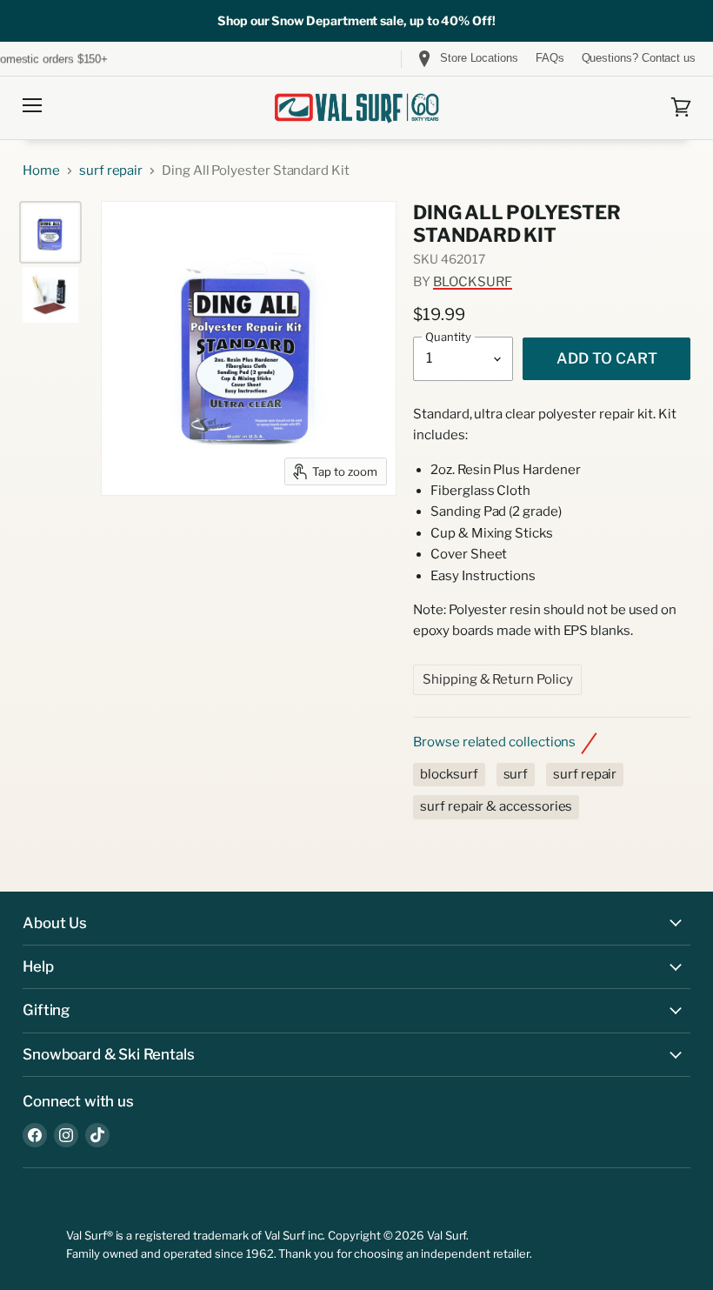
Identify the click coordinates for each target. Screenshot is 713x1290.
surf (516, 774)
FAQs (550, 58)
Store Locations (479, 57)
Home (41, 171)
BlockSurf (472, 282)
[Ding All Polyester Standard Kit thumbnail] (50, 232)
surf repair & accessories (496, 806)
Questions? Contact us (639, 58)
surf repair (111, 171)
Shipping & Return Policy (497, 679)
